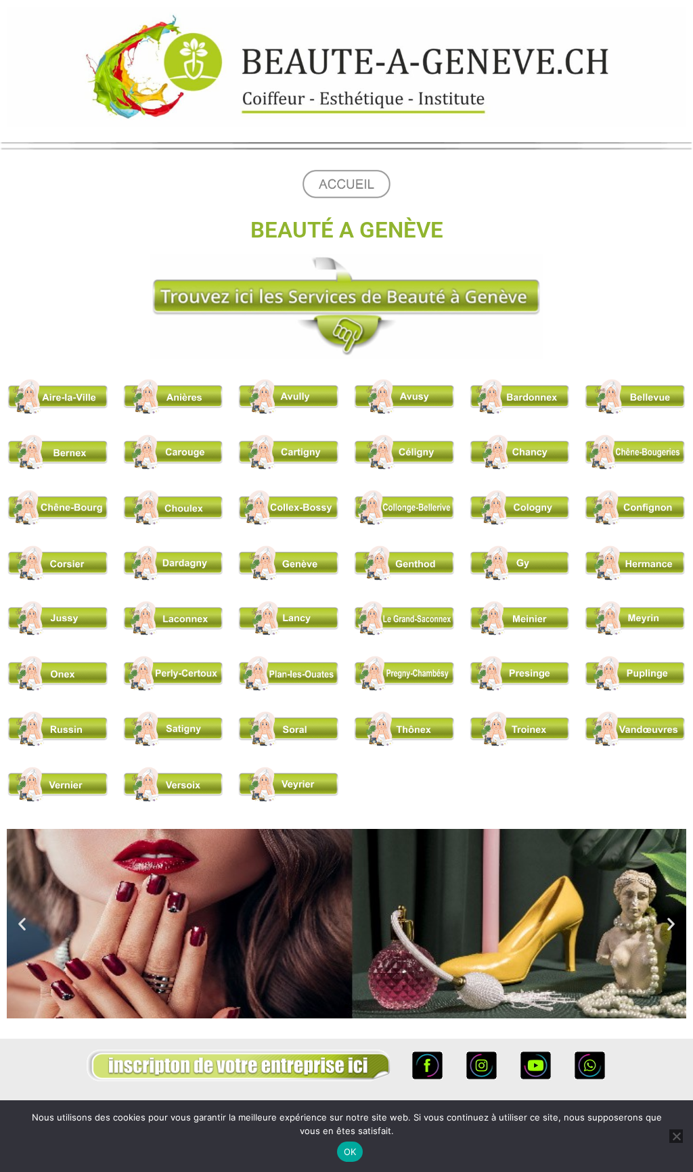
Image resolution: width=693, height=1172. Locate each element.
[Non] (676, 1136)
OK (350, 1151)
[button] (22, 924)
